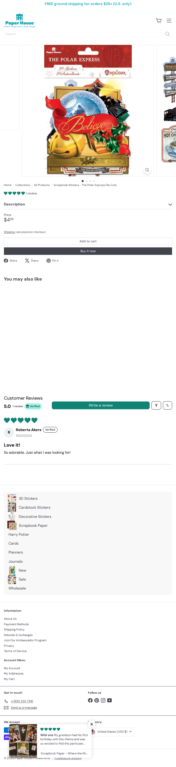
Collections (22, 185)
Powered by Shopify (68, 758)
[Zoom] (147, 170)
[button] (15, 193)
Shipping (9, 232)
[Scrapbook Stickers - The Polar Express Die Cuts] (32, 323)
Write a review (101, 405)
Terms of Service (15, 651)
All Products (42, 185)
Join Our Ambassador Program (25, 640)
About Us (10, 619)
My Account (12, 668)
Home (7, 185)
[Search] (167, 34)
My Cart (9, 679)
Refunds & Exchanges (18, 635)
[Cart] (158, 20)
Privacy (9, 646)
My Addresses (14, 673)
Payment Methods (16, 624)
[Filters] (156, 405)
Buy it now (88, 251)
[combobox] (88, 34)
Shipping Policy (14, 629)
